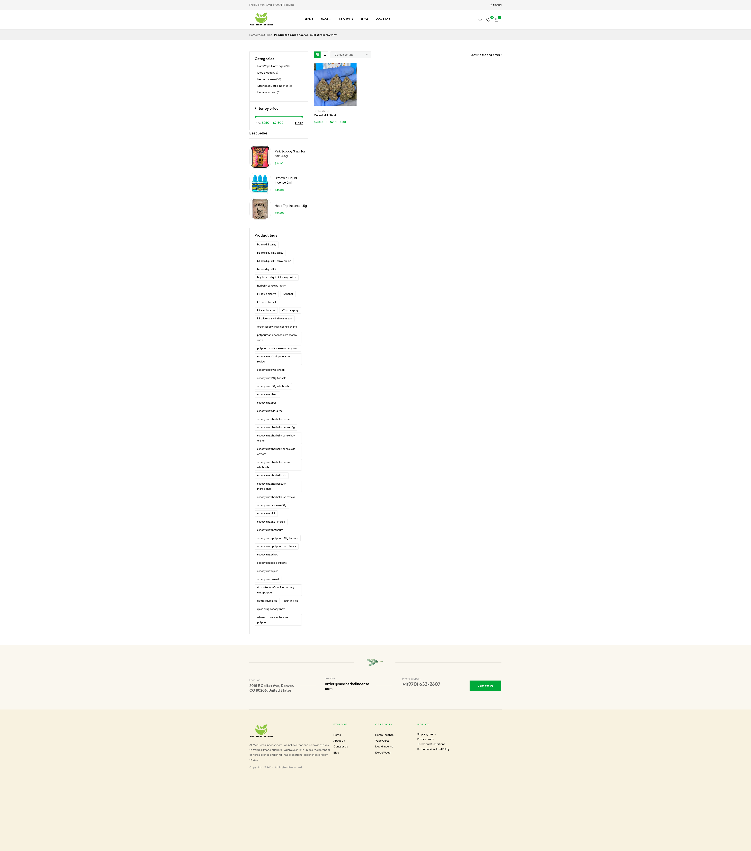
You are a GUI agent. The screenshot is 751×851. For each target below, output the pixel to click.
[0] (488, 19)
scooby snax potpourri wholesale (276, 546)
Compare (339, 104)
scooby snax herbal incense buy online (276, 438)
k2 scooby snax (266, 310)
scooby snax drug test (270, 411)
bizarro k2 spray (266, 244)
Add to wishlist (331, 104)
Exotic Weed (321, 111)
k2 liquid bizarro (266, 294)
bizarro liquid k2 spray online (274, 261)
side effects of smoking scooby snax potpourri (275, 590)
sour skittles (291, 600)
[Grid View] (317, 54)
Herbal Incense (266, 79)
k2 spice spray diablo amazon (274, 318)
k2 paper (288, 294)
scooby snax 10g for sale (271, 378)
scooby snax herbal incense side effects (276, 451)
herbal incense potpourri (272, 285)
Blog (364, 19)
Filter (299, 123)
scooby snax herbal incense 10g (276, 427)
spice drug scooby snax (271, 609)
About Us (346, 19)
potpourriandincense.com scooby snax (277, 337)
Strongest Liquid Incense (272, 85)
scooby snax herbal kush (271, 475)
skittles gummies (267, 600)
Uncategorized (266, 92)
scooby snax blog (267, 394)
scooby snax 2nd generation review (274, 359)
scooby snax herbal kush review (276, 497)
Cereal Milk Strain (325, 115)
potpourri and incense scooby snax (278, 348)
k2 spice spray (290, 310)
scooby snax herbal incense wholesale (273, 465)
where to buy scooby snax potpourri (272, 620)
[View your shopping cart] (496, 19)
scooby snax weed (268, 579)
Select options (322, 104)
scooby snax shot (267, 554)
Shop (324, 19)
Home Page (256, 35)
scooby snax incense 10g (272, 505)
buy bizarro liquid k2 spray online (276, 277)
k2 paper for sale (267, 302)
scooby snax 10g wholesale (273, 386)
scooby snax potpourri (270, 530)
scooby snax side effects (272, 562)
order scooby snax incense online (277, 326)
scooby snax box (266, 402)
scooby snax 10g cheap (271, 369)
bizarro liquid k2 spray (270, 252)
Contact (383, 19)
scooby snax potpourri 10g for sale (277, 538)
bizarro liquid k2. (267, 269)
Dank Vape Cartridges (271, 66)
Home (309, 19)
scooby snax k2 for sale (271, 521)
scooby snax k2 (266, 513)
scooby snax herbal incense (273, 419)
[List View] (324, 54)
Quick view (348, 104)
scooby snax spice (267, 571)
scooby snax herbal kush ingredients (271, 486)
